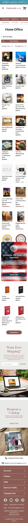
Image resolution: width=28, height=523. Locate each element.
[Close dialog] (25, 243)
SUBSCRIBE (14, 275)
